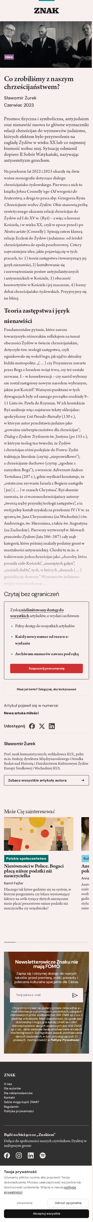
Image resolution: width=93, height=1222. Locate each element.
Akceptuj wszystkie (46, 1214)
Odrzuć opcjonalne (68, 1203)
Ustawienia (24, 1203)
